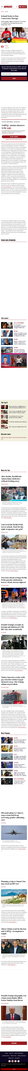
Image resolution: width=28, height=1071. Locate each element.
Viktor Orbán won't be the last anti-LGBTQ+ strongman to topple (13, 931)
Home (2, 11)
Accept (14, 1069)
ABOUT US (11, 1053)
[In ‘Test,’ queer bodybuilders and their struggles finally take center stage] (7, 325)
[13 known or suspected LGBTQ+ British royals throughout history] (4, 421)
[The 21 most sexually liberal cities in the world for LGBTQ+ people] (4, 412)
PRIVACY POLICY (14, 1055)
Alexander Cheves (5, 532)
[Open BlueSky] (12, 1061)
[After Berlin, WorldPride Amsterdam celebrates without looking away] (14, 493)
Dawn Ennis (4, 886)
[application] (14, 360)
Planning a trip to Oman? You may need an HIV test (13, 882)
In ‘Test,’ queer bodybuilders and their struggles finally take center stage (19, 327)
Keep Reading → (8, 517)
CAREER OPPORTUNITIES (18, 1053)
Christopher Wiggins (5, 585)
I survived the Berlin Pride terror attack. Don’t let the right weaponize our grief (12, 526)
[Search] (17, 7)
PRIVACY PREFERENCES (22, 1055)
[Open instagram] (18, 1061)
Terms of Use (3, 1065)
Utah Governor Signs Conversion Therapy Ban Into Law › (13, 438)
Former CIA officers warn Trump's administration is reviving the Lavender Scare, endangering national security (20, 335)
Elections (16, 762)
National (16, 331)
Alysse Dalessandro (5, 484)
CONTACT (6, 1053)
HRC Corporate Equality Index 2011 (17, 426)
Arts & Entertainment (19, 323)
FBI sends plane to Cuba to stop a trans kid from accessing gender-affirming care (12, 816)
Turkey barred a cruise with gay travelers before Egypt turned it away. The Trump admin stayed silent (13, 680)
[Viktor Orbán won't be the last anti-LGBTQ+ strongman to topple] (14, 946)
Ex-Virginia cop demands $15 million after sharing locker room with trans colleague (20, 758)
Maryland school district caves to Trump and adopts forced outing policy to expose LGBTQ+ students (20, 742)
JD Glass (7, 45)
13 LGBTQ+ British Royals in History (18, 422)
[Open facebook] (9, 1061)
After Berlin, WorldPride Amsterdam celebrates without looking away (11, 478)
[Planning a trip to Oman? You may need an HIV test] (14, 896)
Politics (16, 746)
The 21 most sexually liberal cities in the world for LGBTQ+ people (17, 411)
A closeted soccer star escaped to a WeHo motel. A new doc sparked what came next (20, 783)
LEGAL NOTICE (17, 1058)
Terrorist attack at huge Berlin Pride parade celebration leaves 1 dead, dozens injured (14, 580)
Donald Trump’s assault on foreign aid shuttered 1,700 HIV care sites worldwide (12, 627)
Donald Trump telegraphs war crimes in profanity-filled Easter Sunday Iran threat (14, 998)
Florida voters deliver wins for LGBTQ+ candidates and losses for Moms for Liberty (20, 766)
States (15, 754)
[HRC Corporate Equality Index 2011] (4, 426)
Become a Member (14, 136)
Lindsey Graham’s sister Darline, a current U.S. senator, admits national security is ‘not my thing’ (20, 343)
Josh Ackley (4, 936)
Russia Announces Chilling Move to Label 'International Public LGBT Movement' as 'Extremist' (17, 408)
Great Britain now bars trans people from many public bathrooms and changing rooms (17, 417)
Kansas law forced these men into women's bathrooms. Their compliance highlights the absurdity (20, 750)
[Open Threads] (15, 1061)
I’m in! (14, 78)
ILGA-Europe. (7, 187)
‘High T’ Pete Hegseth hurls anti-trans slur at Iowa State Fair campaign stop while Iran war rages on (20, 775)
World (6, 11)
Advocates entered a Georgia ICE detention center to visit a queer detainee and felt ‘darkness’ (19, 352)
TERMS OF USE (11, 1058)
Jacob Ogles (4, 632)
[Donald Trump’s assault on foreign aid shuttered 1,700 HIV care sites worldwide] (14, 642)
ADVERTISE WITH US (6, 1055)
